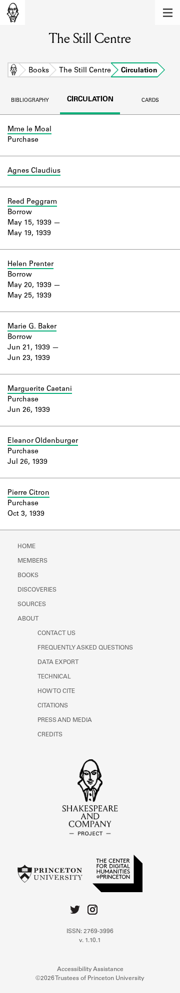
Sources (32, 605)
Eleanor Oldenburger (43, 441)
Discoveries (37, 590)
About (28, 619)
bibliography (30, 100)
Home (13, 70)
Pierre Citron (29, 493)
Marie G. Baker (32, 327)
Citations (53, 706)
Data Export (58, 662)
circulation (90, 99)
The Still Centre (85, 70)
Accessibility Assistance (90, 970)
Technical (54, 677)
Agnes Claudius (34, 171)
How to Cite (56, 691)
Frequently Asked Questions (85, 648)
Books (38, 70)
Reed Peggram (32, 202)
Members (33, 561)
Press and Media (65, 720)
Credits (50, 735)
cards (150, 100)
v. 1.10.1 (90, 941)
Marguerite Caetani (40, 389)
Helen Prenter (31, 264)
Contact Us (57, 634)
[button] (167, 12)
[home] (12, 12)
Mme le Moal (30, 129)
